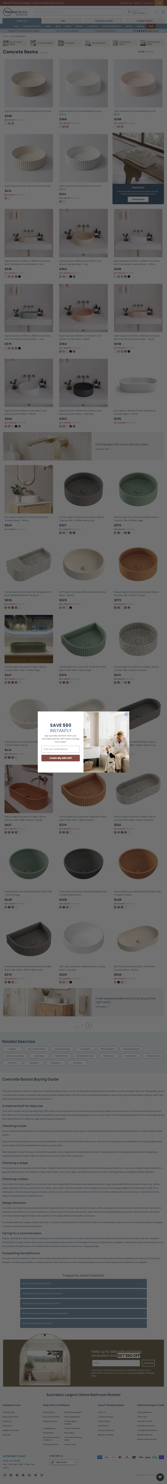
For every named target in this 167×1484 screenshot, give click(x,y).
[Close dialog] (126, 714)
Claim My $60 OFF (61, 758)
